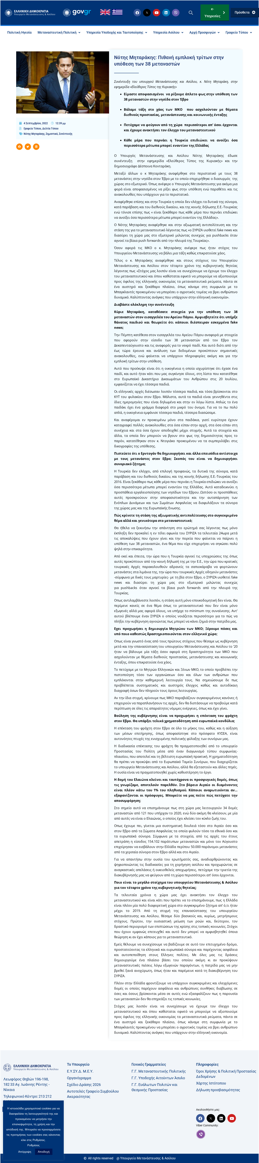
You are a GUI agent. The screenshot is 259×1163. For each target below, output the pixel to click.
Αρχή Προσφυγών (202, 32)
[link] (226, 1134)
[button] (191, 12)
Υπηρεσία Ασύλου (166, 32)
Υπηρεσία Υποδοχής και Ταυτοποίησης (114, 32)
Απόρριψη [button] (24, 1151)
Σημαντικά (52, 133)
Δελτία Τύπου (50, 128)
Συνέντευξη (65, 133)
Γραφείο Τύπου (237, 32)
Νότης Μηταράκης (34, 133)
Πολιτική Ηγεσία (19, 32)
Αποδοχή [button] (44, 1151)
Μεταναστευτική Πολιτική (57, 32)
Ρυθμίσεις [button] (33, 1145)
